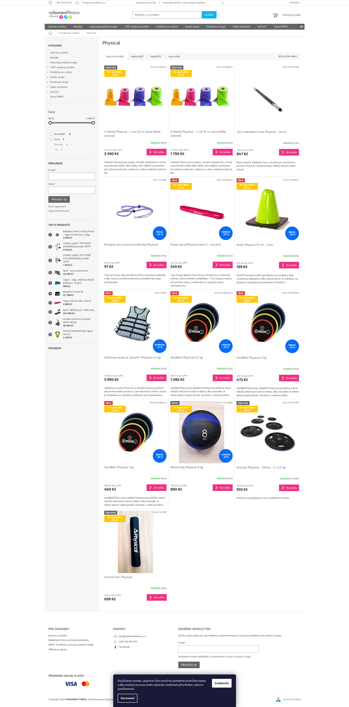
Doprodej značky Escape (63, 62)
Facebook (124, 647)
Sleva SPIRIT (57, 97)
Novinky (54, 57)
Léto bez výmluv (59, 53)
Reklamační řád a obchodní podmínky (184, 3)
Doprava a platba (146, 3)
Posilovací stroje (59, 82)
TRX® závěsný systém (62, 67)
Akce (59, 139)
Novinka (60, 144)
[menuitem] (57, 27)
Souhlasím (222, 683)
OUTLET (54, 92)
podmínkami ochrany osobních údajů (231, 657)
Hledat (209, 14)
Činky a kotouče (59, 87)
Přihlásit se (59, 199)
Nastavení (127, 698)
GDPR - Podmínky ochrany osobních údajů (70, 645)
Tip (58, 150)
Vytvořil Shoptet (292, 699)
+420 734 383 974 (128, 642)
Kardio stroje (57, 77)
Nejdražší (156, 56)
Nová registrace (57, 206)
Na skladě (62, 134)
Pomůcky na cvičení (61, 72)
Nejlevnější (137, 56)
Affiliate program (57, 649)
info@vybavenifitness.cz (132, 636)
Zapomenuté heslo (58, 211)
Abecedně (174, 56)
